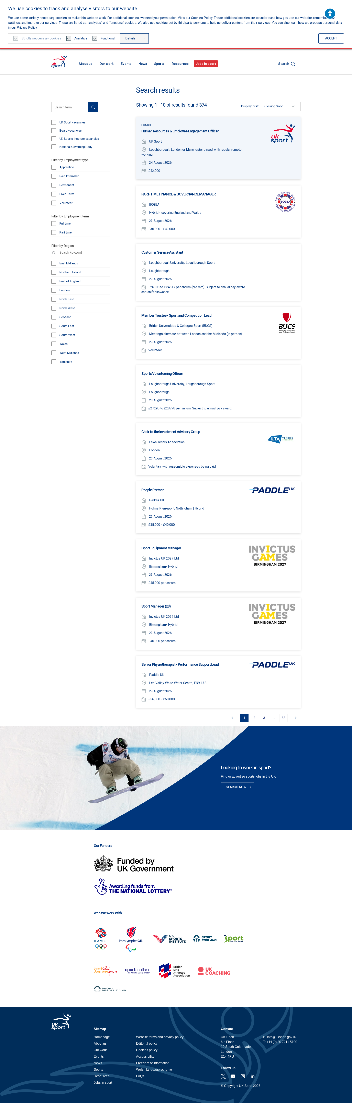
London (64, 290)
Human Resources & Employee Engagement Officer (180, 131)
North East (66, 299)
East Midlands (68, 263)
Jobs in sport (206, 64)
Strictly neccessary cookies (41, 38)
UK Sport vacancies (72, 122)
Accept (331, 38)
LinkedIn (252, 1076)
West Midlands (69, 353)
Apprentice (66, 167)
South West (67, 335)
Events (126, 64)
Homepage (59, 61)
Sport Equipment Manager (161, 548)
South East (66, 326)
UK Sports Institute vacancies (79, 139)
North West (67, 308)
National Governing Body (75, 147)
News (143, 64)
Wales (63, 344)
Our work (106, 64)
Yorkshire (65, 362)
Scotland (65, 317)
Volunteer (66, 203)
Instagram (242, 1076)
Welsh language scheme (154, 1069)
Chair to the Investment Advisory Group (170, 432)
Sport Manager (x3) (156, 606)
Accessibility (145, 1056)
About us (85, 64)
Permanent (66, 185)
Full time (65, 223)
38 (283, 718)
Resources (180, 64)
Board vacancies (70, 130)
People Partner (152, 490)
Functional (108, 38)
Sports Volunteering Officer (162, 373)
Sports (159, 64)
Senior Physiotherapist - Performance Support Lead (180, 664)
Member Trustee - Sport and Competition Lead (176, 315)
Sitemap (100, 1029)
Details (130, 38)
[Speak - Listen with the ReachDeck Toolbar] (330, 13)
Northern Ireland (70, 272)
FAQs (140, 1076)
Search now (236, 787)
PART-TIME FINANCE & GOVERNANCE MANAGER (178, 194)
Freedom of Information (152, 1063)
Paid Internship (69, 176)
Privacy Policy (27, 27)
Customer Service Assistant (162, 252)
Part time (65, 232)
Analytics (80, 38)
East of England (69, 281)
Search (283, 63)
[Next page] (297, 718)
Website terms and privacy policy (160, 1037)
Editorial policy (146, 1043)
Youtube (233, 1076)
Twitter (223, 1076)
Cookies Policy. (202, 18)
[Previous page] (231, 718)
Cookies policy (146, 1050)
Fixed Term (66, 194)
